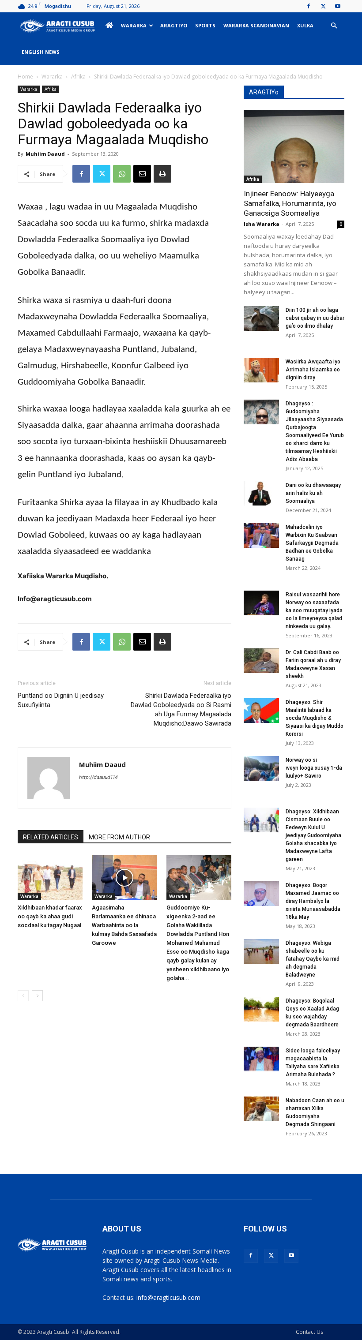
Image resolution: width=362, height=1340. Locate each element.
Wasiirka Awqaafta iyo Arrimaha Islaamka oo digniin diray (313, 370)
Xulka (305, 25)
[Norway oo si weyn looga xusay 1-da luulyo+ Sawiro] (261, 768)
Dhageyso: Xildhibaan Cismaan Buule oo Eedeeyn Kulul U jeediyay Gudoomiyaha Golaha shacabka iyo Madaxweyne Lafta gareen (313, 835)
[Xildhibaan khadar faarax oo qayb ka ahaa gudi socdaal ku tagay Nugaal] (50, 877)
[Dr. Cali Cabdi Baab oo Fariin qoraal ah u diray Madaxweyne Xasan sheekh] (261, 660)
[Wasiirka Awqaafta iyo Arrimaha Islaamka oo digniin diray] (261, 370)
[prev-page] (23, 995)
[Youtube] (337, 6)
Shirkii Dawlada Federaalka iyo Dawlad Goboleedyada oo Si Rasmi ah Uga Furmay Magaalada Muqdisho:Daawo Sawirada (181, 709)
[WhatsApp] (122, 174)
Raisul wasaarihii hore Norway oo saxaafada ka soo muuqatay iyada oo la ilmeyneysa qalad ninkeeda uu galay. (314, 610)
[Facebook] (308, 6)
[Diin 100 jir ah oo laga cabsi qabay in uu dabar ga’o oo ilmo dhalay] (261, 318)
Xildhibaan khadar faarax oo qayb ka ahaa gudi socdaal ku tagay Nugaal (50, 916)
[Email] (142, 174)
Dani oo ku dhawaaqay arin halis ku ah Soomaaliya (313, 493)
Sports (205, 25)
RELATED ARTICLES (50, 837)
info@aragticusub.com (168, 1297)
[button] (333, 26)
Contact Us (309, 1332)
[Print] (162, 174)
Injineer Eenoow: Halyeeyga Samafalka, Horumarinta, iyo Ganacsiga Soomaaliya (290, 203)
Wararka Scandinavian (256, 25)
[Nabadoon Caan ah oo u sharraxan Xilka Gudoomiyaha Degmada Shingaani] (261, 1109)
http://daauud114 (98, 777)
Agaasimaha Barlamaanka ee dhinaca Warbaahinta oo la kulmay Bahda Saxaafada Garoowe (124, 925)
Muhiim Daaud (45, 153)
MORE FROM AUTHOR (119, 837)
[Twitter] (323, 6)
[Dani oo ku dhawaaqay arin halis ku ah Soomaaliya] (261, 493)
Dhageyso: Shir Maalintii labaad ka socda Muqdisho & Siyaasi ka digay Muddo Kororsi (314, 718)
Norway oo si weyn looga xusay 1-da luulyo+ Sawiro (314, 768)
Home (25, 76)
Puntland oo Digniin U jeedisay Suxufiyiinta (61, 700)
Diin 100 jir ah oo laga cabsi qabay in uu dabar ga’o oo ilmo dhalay (315, 318)
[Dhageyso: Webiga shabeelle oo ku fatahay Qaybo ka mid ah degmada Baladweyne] (261, 951)
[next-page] (37, 995)
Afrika (78, 76)
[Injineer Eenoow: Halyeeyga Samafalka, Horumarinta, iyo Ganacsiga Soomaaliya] (294, 146)
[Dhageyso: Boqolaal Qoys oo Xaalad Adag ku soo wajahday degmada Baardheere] (261, 1009)
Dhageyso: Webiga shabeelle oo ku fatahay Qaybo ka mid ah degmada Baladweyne (312, 959)
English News (41, 52)
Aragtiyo (173, 25)
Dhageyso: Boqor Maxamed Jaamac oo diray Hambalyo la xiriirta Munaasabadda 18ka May (313, 901)
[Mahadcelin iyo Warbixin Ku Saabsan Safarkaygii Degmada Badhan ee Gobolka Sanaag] (261, 535)
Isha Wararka (261, 224)
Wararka (134, 25)
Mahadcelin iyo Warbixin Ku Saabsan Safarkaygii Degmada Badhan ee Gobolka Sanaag (312, 543)
